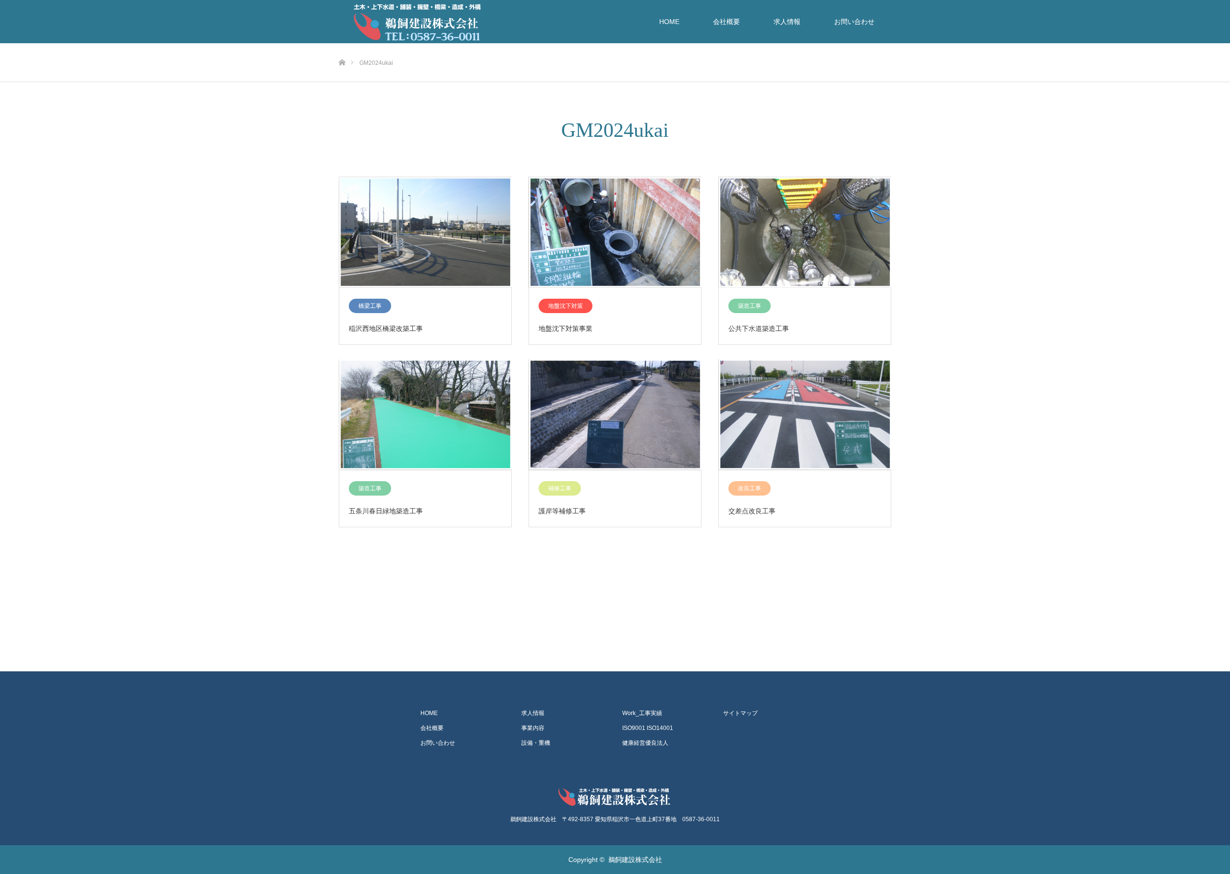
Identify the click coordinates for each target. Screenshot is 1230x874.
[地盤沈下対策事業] (615, 233)
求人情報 (787, 21)
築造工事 (749, 306)
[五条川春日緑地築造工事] (425, 415)
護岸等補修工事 (562, 511)
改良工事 (749, 488)
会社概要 (726, 21)
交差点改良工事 (751, 511)
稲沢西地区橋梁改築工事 (386, 328)
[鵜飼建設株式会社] (615, 797)
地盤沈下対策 (565, 306)
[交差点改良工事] (804, 415)
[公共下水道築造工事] (804, 233)
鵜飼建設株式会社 (635, 859)
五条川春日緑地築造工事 (386, 511)
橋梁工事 (369, 306)
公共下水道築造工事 (758, 328)
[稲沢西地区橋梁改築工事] (425, 233)
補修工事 (559, 488)
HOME (669, 21)
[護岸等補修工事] (615, 415)
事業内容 (532, 728)
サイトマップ (740, 713)
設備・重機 (535, 743)
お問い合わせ (854, 21)
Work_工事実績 (642, 713)
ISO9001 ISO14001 (647, 728)
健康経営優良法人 (645, 743)
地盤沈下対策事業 (565, 328)
